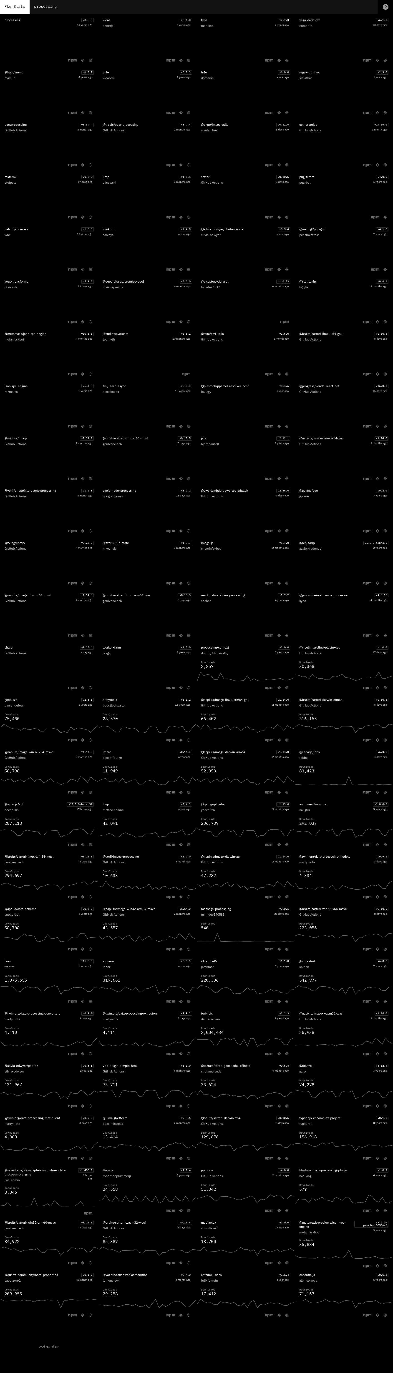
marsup (10, 78)
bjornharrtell (210, 444)
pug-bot (305, 182)
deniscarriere (210, 1019)
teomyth (109, 339)
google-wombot (114, 496)
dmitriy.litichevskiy (214, 653)
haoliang (305, 1176)
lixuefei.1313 (210, 287)
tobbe (303, 757)
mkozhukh (110, 548)
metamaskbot (14, 339)
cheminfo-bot (211, 548)
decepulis (12, 810)
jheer (106, 967)
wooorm (109, 78)
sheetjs (108, 26)
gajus (303, 1071)
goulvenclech (112, 444)
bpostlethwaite (114, 705)
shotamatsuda (211, 1071)
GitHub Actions (15, 130)
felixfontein (209, 1280)
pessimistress (309, 235)
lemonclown (112, 1280)
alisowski (109, 182)
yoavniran (208, 810)
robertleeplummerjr (117, 1176)
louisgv (206, 391)
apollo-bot (12, 914)
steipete (11, 182)
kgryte (303, 287)
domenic (207, 78)
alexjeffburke (112, 757)
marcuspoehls (113, 287)
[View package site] (90, 60)
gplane (304, 496)
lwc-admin (12, 1180)
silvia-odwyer (211, 235)
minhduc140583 (212, 914)
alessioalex (111, 391)
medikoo (207, 26)
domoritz (305, 26)
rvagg (106, 653)
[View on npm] (72, 60)
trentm (9, 967)
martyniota (307, 862)
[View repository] (82, 60)
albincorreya (308, 1280)
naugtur (304, 810)
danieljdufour (14, 705)
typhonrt (305, 1123)
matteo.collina (113, 810)
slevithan (305, 78)
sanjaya (108, 235)
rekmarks (11, 391)
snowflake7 (209, 1228)
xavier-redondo (310, 548)
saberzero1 (13, 1280)
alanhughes (209, 130)
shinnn (304, 967)
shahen (206, 601)
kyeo (302, 601)
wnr (7, 235)
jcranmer (207, 967)
